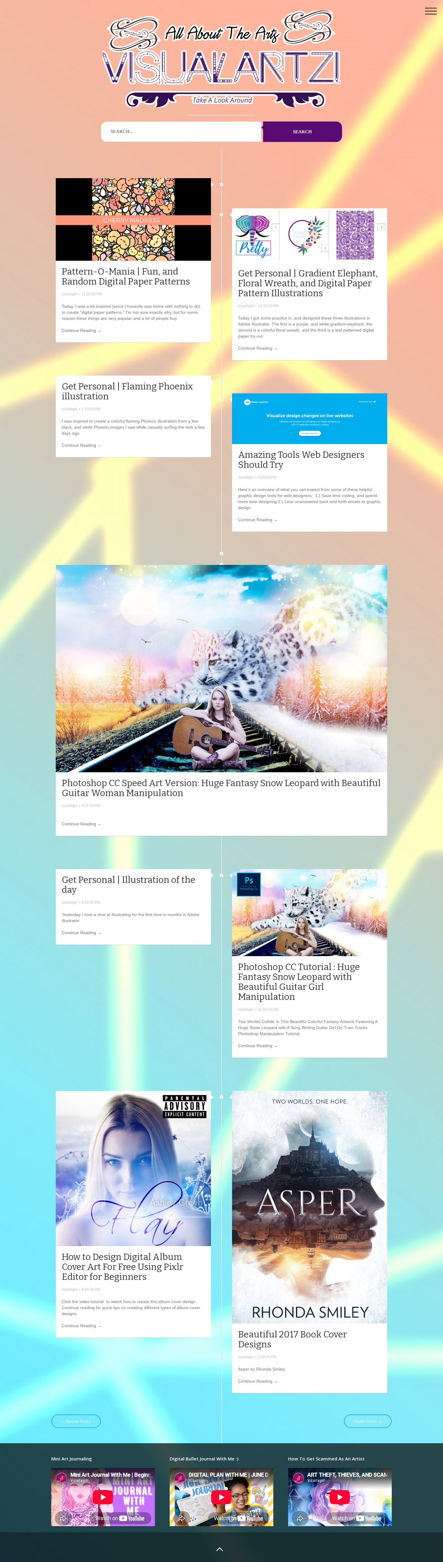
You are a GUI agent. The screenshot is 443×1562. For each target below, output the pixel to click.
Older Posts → (368, 1421)
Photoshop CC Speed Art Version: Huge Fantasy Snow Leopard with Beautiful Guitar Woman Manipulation (221, 788)
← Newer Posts (76, 1421)
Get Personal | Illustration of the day (128, 884)
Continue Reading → (82, 330)
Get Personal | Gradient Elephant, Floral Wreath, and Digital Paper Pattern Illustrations (308, 283)
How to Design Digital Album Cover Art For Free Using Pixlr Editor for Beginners (122, 1267)
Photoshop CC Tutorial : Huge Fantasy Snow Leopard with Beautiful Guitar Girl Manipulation (299, 982)
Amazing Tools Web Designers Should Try (301, 459)
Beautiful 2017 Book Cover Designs (292, 1339)
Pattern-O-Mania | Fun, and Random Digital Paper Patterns (126, 276)
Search (302, 131)
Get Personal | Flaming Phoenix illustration (127, 391)
